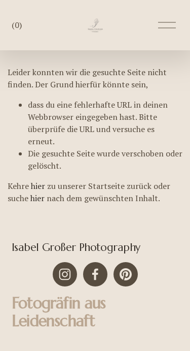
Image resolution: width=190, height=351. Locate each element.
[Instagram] (65, 274)
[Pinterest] (125, 274)
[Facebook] (95, 274)
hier (38, 186)
